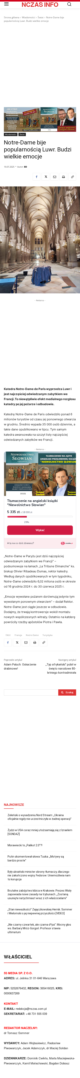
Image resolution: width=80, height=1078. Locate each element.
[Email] (54, 177)
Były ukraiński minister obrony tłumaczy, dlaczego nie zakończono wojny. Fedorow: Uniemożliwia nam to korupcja (39, 875)
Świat (40, 17)
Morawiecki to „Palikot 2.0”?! (25, 845)
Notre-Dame (32, 635)
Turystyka (47, 635)
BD (25, 166)
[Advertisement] (40, 65)
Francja (18, 635)
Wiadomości (28, 17)
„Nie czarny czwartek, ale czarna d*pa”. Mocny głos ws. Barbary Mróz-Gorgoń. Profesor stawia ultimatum (39, 928)
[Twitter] (45, 177)
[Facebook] (36, 177)
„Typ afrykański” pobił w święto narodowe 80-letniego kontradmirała (61, 668)
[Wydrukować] (63, 177)
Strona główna (11, 17)
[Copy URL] (72, 177)
